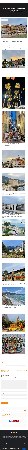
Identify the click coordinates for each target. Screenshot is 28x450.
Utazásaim (14, 444)
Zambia (21, 444)
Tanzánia (19, 443)
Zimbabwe (24, 444)
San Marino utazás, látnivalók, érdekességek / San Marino (5, 371)
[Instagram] (12, 421)
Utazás (7, 11)
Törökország (23, 443)
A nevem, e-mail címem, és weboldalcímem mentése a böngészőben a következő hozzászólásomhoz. (13, 400)
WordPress (21, 445)
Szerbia (9, 443)
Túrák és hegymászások (6, 444)
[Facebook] (10, 421)
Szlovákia (12, 443)
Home (5, 11)
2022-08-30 (3, 39)
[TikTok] (16, 421)
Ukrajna (11, 444)
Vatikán (18, 444)
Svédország (5, 443)
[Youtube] (18, 421)
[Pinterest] (14, 421)
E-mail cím (2, 393)
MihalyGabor (4, 362)
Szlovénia (16, 443)
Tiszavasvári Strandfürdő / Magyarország (21, 370)
